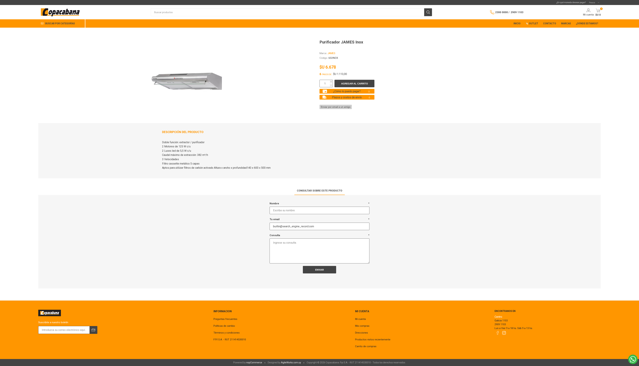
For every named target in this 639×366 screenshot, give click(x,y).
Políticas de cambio (224, 325)
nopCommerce (254, 362)
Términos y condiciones (226, 332)
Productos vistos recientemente (372, 339)
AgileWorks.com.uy (291, 362)
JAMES (331, 53)
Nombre (274, 203)
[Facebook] (497, 333)
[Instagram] (504, 333)
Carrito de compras (365, 346)
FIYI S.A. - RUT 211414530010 (229, 339)
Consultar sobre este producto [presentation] (319, 190)
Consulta (275, 235)
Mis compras (362, 325)
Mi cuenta (588, 14)
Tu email (275, 219)
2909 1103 (517, 12)
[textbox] (287, 12)
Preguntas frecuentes (225, 319)
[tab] (319, 191)
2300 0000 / (502, 12)
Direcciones (361, 332)
